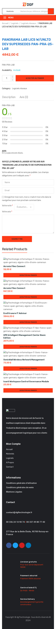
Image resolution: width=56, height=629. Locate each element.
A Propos (10, 462)
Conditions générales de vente (20, 487)
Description (8, 97)
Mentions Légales (14, 492)
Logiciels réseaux (28, 23)
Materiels (10, 454)
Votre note (7, 205)
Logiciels (14, 23)
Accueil (5, 23)
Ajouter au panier (35, 78)
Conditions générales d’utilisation (21, 483)
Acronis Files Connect (14, 266)
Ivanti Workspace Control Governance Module (26, 381)
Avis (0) (24, 97)
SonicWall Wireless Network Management (24, 359)
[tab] (8, 97)
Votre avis (7, 211)
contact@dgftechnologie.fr (19, 512)
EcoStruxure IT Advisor (15, 313)
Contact (10, 467)
